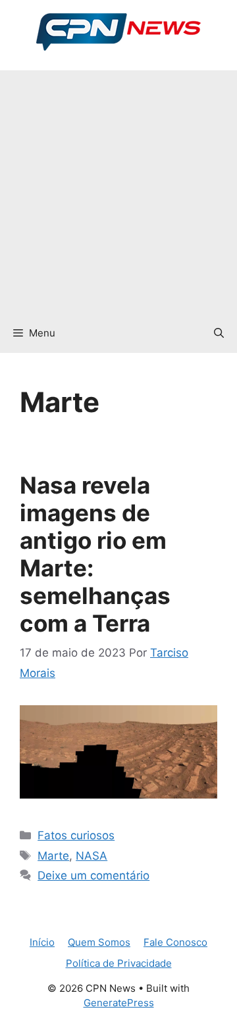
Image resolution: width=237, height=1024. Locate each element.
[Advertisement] (118, 188)
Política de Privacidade (119, 963)
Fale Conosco (175, 942)
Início (42, 942)
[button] (219, 333)
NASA (91, 855)
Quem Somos (99, 942)
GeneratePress (119, 1002)
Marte (53, 855)
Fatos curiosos (76, 835)
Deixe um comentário (93, 875)
